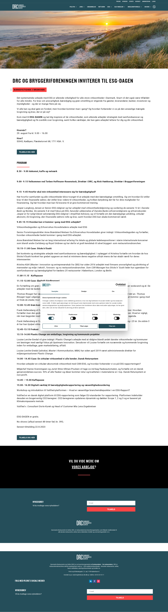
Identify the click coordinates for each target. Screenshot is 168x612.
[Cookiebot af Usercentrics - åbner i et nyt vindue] (117, 284)
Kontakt (137, 1)
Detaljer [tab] (84, 291)
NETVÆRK (101, 7)
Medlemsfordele (134, 7)
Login (153, 1)
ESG (108, 7)
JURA (81, 7)
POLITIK (72, 7)
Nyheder (124, 1)
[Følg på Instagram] (98, 581)
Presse (118, 1)
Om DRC (147, 7)
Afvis (56, 326)
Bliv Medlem (119, 7)
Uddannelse (91, 7)
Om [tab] (113, 291)
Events (131, 1)
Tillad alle (112, 326)
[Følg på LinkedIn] (90, 581)
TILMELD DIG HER (27, 152)
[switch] (73, 318)
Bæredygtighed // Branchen (29, 90)
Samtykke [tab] (55, 291)
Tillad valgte (84, 326)
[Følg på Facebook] (94, 581)
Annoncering (146, 1)
